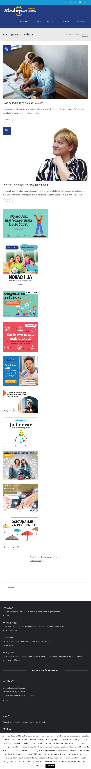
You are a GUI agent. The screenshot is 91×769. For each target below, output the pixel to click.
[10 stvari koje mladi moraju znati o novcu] (45, 154)
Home (66, 34)
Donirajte (10, 588)
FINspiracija (65, 21)
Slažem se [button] (50, 766)
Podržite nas (80, 21)
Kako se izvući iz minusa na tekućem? (23, 103)
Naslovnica (24, 21)
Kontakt (6, 700)
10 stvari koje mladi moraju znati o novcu (25, 184)
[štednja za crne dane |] (19, 10)
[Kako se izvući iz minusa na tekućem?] (45, 72)
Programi (50, 21)
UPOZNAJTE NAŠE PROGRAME (45, 670)
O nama (38, 21)
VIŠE (7, 120)
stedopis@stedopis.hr (17, 688)
